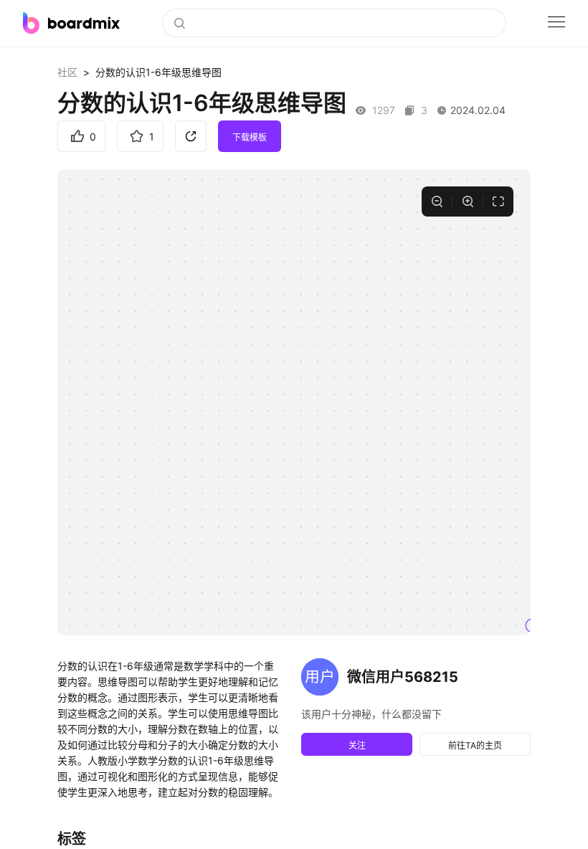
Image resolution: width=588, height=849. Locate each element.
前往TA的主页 (475, 745)
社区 (67, 72)
